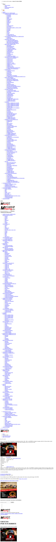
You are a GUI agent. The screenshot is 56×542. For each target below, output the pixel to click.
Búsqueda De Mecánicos (9, 249)
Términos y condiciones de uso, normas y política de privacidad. (11, 513)
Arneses (6, 278)
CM (7, 122)
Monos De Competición (9, 285)
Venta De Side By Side (9, 372)
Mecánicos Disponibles (9, 248)
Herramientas (7, 406)
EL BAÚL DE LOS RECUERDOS (11, 415)
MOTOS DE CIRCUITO (11, 162)
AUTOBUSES (9, 175)
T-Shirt (7, 466)
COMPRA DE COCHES (11, 35)
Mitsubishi (6, 220)
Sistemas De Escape (8, 256)
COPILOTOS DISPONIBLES (12, 40)
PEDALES (9, 73)
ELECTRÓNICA (10, 47)
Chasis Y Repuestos (8, 323)
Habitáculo (7, 306)
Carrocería (6, 257)
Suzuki (6, 231)
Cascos (6, 289)
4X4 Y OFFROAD (6, 369)
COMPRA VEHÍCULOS (11, 133)
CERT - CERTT (8, 192)
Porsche (6, 222)
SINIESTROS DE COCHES (10, 414)
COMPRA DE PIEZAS (11, 56)
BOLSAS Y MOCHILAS (11, 85)
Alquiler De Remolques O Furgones (11, 404)
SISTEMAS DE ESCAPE (11, 49)
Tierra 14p (6, 271)
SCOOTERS (9, 166)
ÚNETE (12, 502)
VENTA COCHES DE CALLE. (10, 184)
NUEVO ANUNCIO (4, 429)
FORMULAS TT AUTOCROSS (13, 137)
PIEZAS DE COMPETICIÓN (10, 44)
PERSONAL (5, 243)
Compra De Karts (8, 331)
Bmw (6, 219)
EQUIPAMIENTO (10, 168)
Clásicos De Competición (9, 301)
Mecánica (6, 341)
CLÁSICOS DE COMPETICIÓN (13, 91)
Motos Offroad (7, 387)
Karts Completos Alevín (9, 314)
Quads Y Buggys (8, 373)
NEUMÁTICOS (10, 98)
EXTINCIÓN (9, 74)
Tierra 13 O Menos (8, 270)
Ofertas (6, 241)
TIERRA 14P (9, 64)
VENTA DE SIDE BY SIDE (12, 151)
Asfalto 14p (7, 265)
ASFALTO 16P (10, 60)
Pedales (6, 280)
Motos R (6, 388)
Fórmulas (6, 336)
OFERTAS (9, 37)
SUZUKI (8, 29)
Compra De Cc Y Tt (8, 367)
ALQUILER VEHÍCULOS (7, 239)
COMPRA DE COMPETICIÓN (12, 99)
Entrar (6, 6)
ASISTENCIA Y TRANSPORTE (11, 173)
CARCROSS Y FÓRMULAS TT (11, 135)
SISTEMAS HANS (10, 84)
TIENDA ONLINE (6, 198)
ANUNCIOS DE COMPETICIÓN (9, 13)
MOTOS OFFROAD (11, 163)
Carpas (6, 405)
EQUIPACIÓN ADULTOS (12, 113)
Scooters (6, 390)
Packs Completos (8, 284)
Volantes (6, 279)
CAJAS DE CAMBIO (11, 48)
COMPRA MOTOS (10, 171)
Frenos (6, 260)
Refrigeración (7, 253)
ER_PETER (8, 457)
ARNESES (9, 71)
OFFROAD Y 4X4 (10, 66)
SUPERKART (9, 106)
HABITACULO (5, 276)
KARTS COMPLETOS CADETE (13, 103)
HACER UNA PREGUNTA (5, 474)
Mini (5, 233)
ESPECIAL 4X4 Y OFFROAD (10, 149)
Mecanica (6, 322)
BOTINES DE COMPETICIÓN (12, 80)
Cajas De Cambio (8, 255)
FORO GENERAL (8, 417)
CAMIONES (9, 174)
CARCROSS (9, 136)
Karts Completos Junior (9, 316)
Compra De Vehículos (8, 408)
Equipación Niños (8, 328)
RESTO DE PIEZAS (10, 115)
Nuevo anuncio (7, 5)
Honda (6, 232)
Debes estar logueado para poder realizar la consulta (9, 480)
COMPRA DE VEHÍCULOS (12, 181)
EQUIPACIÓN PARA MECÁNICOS (13, 86)
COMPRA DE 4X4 (10, 159)
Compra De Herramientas (9, 409)
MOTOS (6, 161)
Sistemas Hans (7, 290)
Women (10, 466)
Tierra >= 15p (7, 272)
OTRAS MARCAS (10, 34)
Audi (6, 235)
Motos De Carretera (8, 389)
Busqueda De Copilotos (9, 246)
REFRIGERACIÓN (10, 46)
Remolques (7, 320)
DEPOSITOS (9, 51)
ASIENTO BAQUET (11, 70)
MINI (8, 31)
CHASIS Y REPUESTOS (11, 109)
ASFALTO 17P (10, 61)
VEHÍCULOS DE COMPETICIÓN (9, 214)
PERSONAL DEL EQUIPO (10, 39)
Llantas (6, 262)
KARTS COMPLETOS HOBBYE (13, 107)
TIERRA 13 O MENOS (11, 63)
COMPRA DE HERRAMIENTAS (13, 182)
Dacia (6, 234)
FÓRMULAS (9, 121)
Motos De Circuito (8, 386)
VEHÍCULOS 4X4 (6, 370)
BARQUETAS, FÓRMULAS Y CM (9, 333)
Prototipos (6, 338)
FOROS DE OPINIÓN (7, 416)
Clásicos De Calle (8, 300)
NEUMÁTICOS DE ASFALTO (8, 263)
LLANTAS (9, 55)
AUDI (8, 33)
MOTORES (9, 45)
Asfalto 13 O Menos (8, 264)
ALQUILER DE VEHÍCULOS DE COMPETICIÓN (14, 36)
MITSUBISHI (9, 18)
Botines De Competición (9, 286)
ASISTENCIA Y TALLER (7, 399)
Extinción (6, 281)
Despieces (6, 393)
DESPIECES (9, 167)
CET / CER (7, 193)
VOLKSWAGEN (10, 25)
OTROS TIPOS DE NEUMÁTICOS (13, 67)
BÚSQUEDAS (9, 38)
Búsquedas (7, 242)
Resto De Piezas (7, 329)
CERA (6, 191)
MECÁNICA (9, 124)
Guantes (6, 287)
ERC (6, 190)
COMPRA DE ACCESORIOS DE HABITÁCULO (16, 76)
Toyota (6, 230)
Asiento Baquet (7, 277)
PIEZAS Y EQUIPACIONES (8, 321)
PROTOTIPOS (9, 123)
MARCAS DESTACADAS (8, 215)
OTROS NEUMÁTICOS (7, 274)
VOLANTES (9, 72)
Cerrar (4, 4)
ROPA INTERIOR (10, 82)
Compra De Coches (8, 238)
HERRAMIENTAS (10, 180)
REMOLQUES (9, 116)
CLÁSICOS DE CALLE (11, 90)
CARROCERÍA (10, 50)
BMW (8, 17)
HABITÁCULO (8, 69)
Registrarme (7, 8)
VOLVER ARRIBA (4, 514)
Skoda (6, 223)
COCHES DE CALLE (7, 183)
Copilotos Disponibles (8, 245)
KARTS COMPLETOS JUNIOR (13, 104)
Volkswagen (7, 227)
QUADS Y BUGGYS (11, 152)
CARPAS (8, 179)
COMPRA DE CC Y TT (11, 147)
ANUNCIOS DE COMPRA (8, 237)
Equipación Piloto (8, 365)
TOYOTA (9, 28)
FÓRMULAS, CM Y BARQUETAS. (11, 119)
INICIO (4, 12)
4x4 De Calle (7, 374)
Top (13, 466)
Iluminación (7, 261)
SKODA (8, 22)
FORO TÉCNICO (8, 194)
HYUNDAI (9, 26)
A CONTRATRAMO (8, 197)
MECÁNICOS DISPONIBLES (12, 42)
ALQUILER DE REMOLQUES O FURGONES (15, 178)
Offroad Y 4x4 (7, 273)
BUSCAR (12, 211)
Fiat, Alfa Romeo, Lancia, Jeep (10, 229)
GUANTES (9, 81)
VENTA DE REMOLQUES (12, 177)
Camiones (6, 400)
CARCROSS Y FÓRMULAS (8, 352)
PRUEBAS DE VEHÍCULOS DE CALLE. (12, 195)
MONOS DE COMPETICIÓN (12, 79)
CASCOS (8, 83)
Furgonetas (7, 402)
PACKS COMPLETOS (11, 78)
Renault (6, 218)
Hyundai (6, 228)
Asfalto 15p (7, 266)
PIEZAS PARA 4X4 (6, 375)
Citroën (6, 217)
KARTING (5, 313)
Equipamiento (7, 394)
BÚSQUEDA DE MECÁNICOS (13, 43)
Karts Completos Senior (9, 317)
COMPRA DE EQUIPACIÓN (12, 88)
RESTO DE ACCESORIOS (12, 75)
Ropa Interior (7, 288)
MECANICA (9, 108)
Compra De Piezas (8, 294)
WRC (6, 189)
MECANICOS (5, 247)
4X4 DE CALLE (10, 153)
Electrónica (7, 254)
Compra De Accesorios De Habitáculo (11, 296)
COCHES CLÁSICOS (9, 89)
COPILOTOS (5, 244)
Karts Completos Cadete (9, 315)
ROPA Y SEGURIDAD (9, 77)
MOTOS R (9, 164)
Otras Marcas (7, 236)
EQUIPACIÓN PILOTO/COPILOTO (9, 283)
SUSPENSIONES (10, 52)
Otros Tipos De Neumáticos (9, 275)
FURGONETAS (10, 176)
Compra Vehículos (8, 350)
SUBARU (9, 19)
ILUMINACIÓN (10, 54)
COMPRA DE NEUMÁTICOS (12, 68)
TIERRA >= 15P (10, 65)
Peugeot (6, 216)
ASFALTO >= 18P (10, 62)
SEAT (8, 23)
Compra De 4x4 (7, 382)
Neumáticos (7, 308)
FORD (8, 20)
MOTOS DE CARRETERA (12, 165)
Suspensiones (7, 259)
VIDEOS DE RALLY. (9, 196)
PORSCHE (9, 21)
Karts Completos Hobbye (9, 319)
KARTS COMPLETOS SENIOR (13, 105)
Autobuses (6, 401)
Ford (5, 221)
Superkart (6, 318)
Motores (6, 252)
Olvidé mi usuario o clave (9, 7)
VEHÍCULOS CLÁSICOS (7, 298)
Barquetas (6, 335)
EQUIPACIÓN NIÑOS (11, 114)
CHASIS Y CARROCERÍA (12, 126)
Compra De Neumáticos (9, 295)
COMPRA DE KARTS (11, 117)
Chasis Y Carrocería (8, 343)
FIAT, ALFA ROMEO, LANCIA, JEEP (14, 27)
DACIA (8, 32)
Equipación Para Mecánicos (9, 292)
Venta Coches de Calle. (7, 435)
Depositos (6, 258)
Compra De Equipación (9, 297)
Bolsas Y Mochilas (8, 291)
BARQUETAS (9, 120)
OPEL (8, 24)
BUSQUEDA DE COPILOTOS (12, 41)
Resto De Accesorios (8, 282)
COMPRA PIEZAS (10, 172)
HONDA (8, 30)
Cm (5, 337)
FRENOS (8, 53)
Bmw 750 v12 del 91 (6, 436)
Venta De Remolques (8, 403)
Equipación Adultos (8, 327)
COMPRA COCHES (8, 185)
